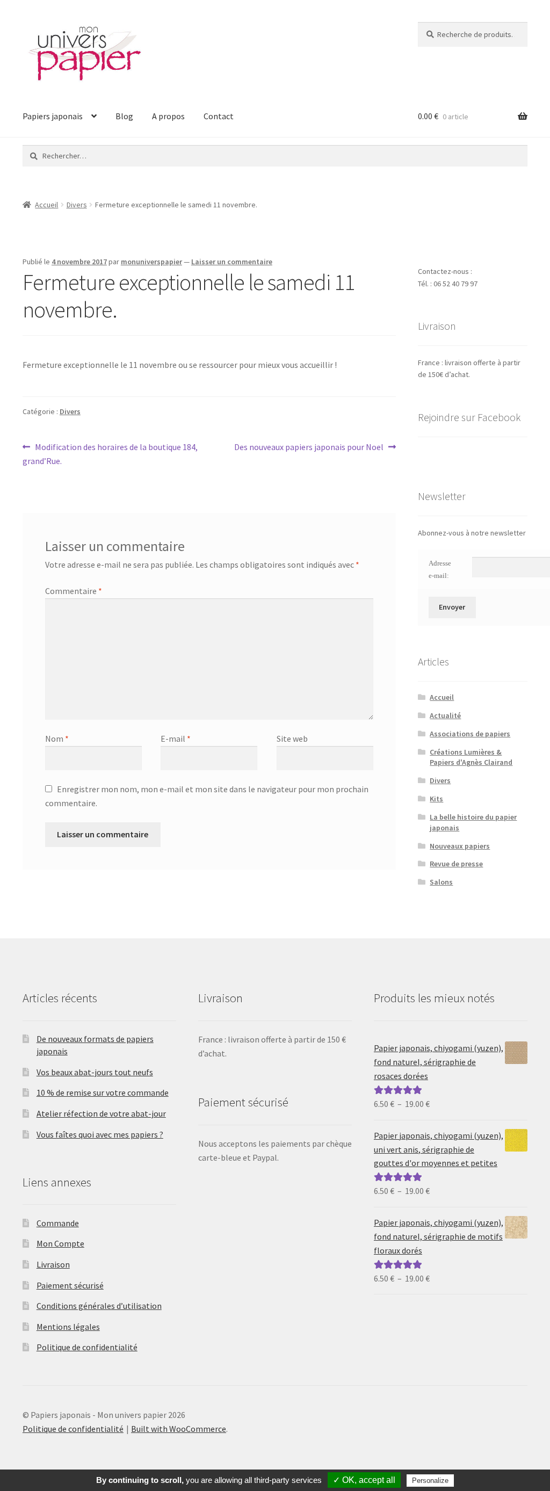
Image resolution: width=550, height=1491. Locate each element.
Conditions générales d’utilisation (99, 1305)
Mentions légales (68, 1326)
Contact (219, 116)
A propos (168, 116)
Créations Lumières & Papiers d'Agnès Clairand (471, 757)
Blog (124, 116)
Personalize (430, 1480)
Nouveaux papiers (460, 846)
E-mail (176, 738)
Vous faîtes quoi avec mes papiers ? (100, 1134)
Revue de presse (456, 863)
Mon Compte (60, 1243)
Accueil (46, 204)
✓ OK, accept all (364, 1480)
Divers (77, 204)
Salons (441, 882)
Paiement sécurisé (70, 1285)
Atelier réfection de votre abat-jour (101, 1113)
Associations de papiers (470, 734)
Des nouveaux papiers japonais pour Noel (308, 447)
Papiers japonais (53, 116)
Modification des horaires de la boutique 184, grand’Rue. (110, 453)
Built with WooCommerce (178, 1428)
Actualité (445, 715)
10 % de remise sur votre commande (103, 1092)
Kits (436, 799)
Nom (57, 738)
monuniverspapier (151, 261)
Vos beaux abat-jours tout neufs (95, 1072)
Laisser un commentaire (231, 261)
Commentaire (73, 590)
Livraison (53, 1264)
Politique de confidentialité (87, 1347)
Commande (58, 1223)
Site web (292, 738)
